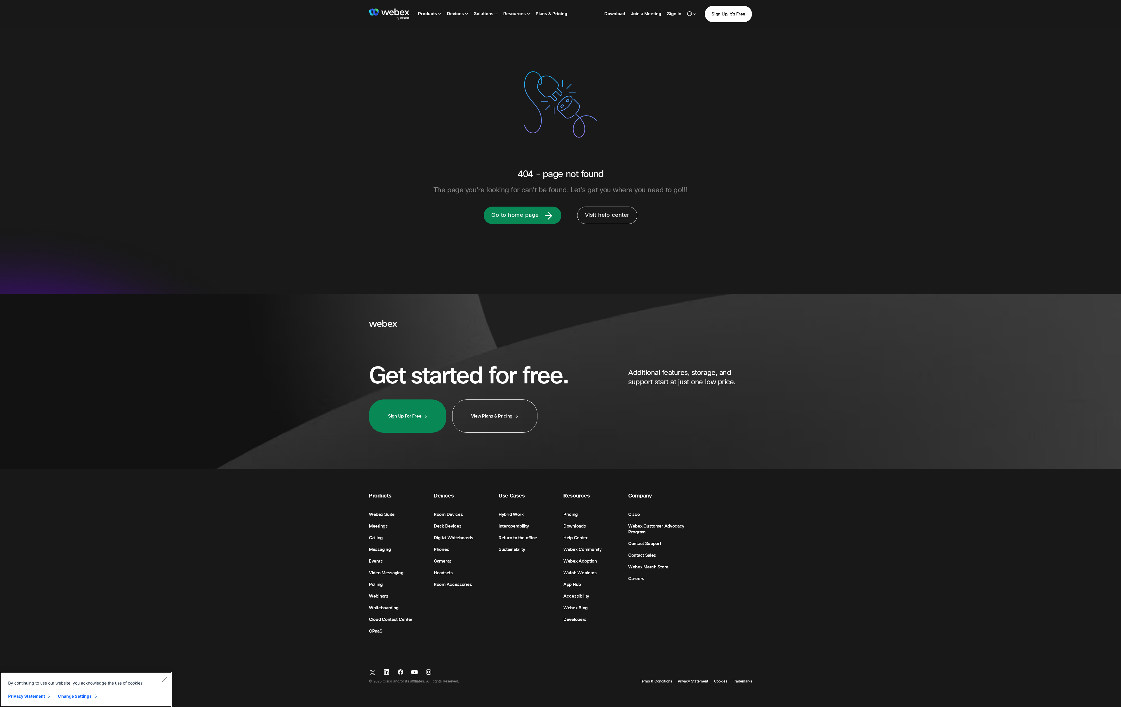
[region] (86, 689)
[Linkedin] (386, 672)
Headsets (443, 573)
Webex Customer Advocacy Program (656, 529)
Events (375, 561)
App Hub (572, 584)
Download (614, 14)
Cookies (720, 681)
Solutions (484, 14)
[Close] (164, 679)
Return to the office (518, 538)
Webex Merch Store (648, 567)
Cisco (634, 514)
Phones (441, 549)
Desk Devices (447, 526)
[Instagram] (428, 672)
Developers (574, 619)
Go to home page (515, 215)
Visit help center (607, 215)
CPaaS (375, 631)
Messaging (380, 549)
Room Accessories (453, 584)
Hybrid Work (511, 514)
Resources (515, 14)
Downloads (574, 526)
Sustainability (512, 549)
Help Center (575, 538)
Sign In (674, 14)
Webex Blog (575, 608)
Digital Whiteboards (453, 538)
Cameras (443, 561)
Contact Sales (642, 555)
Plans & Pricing (551, 14)
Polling (376, 584)
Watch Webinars (580, 573)
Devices (456, 14)
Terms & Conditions (656, 681)
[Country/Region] (691, 14)
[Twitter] (372, 672)
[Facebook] (400, 672)
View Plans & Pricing (491, 416)
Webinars (378, 596)
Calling (376, 538)
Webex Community (582, 549)
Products (428, 14)
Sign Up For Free (404, 416)
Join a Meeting (646, 14)
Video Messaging (386, 573)
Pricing (570, 514)
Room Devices (448, 514)
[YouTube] (414, 672)
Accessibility (576, 596)
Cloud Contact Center (390, 619)
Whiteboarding (383, 608)
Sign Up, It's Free (728, 14)
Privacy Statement (693, 681)
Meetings (378, 526)
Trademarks (742, 681)
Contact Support (644, 544)
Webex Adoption (580, 561)
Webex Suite (382, 514)
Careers (636, 579)
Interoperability (514, 526)
